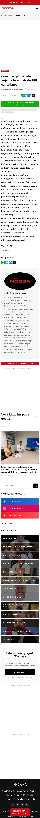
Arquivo (11, 15)
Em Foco (33, 791)
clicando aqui (19, 240)
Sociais (20, 799)
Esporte (9, 795)
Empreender (10, 799)
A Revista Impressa (19, 812)
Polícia (30, 795)
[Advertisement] (20, 41)
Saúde (23, 795)
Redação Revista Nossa (14, 89)
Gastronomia (29, 799)
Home (3, 15)
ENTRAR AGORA (20, 672)
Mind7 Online (27, 816)
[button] (3, 425)
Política (26, 791)
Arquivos (6, 251)
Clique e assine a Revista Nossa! (20, 364)
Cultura (17, 795)
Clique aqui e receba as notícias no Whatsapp (20, 104)
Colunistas (17, 791)
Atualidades (7, 791)
